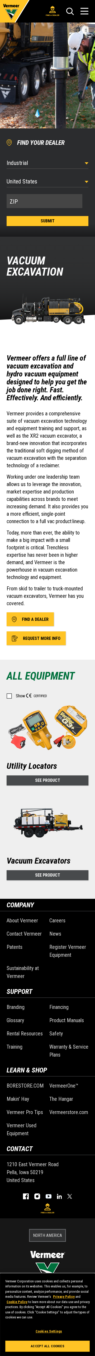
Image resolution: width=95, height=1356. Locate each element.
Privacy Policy (64, 1297)
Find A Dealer (52, 15)
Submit (48, 220)
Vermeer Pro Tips (25, 1112)
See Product (47, 780)
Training (14, 1047)
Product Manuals (66, 1020)
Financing (59, 1007)
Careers (57, 920)
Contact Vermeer (24, 934)
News (55, 934)
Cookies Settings (49, 1331)
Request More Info (41, 638)
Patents (14, 947)
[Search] (70, 11)
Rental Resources (25, 1033)
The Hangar (61, 1099)
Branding (16, 1007)
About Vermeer (22, 920)
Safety (56, 1033)
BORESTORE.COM (25, 1086)
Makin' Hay (18, 1099)
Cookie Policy (17, 1302)
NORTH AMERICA (47, 1235)
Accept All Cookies (47, 1346)
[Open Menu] (84, 11)
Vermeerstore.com (68, 1112)
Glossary (15, 1020)
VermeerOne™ (63, 1086)
